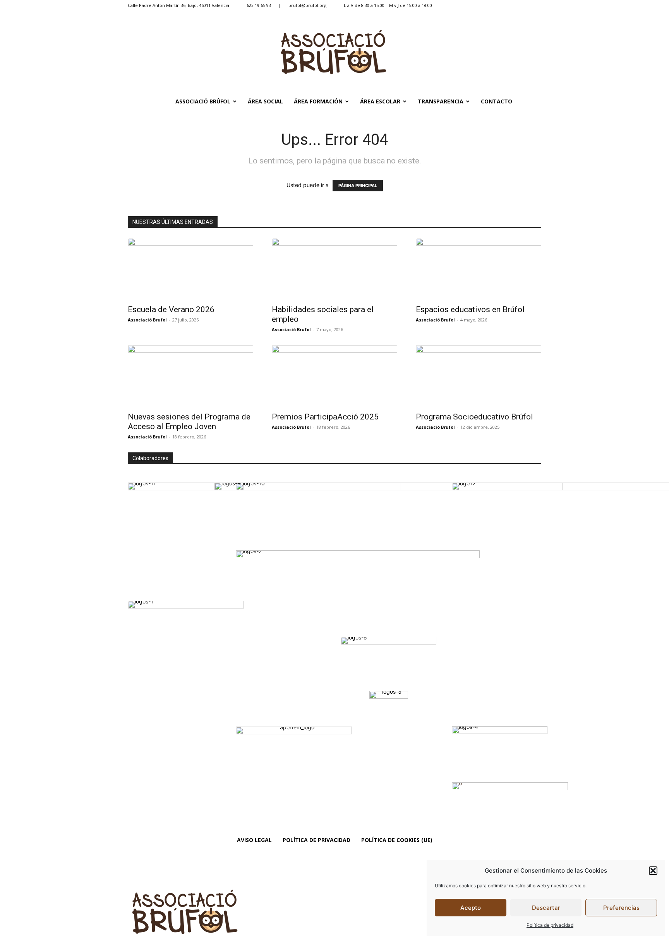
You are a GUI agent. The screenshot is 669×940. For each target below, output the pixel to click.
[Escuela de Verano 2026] (190, 269)
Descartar (546, 907)
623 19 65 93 (259, 5)
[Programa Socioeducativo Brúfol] (478, 376)
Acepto (470, 907)
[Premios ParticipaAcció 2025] (334, 376)
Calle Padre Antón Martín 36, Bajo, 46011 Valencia (178, 5)
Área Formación (318, 101)
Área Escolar (380, 101)
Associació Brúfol (202, 101)
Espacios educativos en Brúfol (470, 309)
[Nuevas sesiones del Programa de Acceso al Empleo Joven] (190, 376)
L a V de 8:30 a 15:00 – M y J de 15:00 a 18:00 (388, 5)
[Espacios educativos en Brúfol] (478, 269)
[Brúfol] (334, 52)
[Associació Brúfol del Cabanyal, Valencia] (226, 911)
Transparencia (440, 101)
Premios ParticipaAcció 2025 (325, 416)
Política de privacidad (550, 925)
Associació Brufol (147, 320)
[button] (653, 871)
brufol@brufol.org (307, 5)
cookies (467, 885)
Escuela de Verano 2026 (171, 309)
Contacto (496, 101)
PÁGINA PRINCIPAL (357, 185)
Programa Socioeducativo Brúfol (474, 416)
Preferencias (621, 907)
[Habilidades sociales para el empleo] (334, 269)
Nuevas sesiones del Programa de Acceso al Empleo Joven (189, 421)
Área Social (265, 101)
